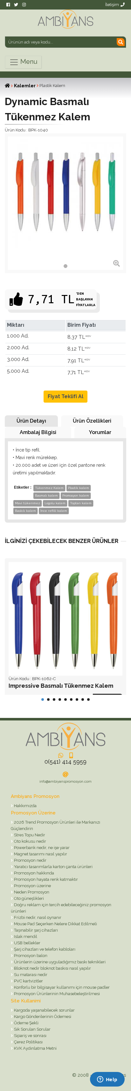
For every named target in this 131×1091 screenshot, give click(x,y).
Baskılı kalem (25, 510)
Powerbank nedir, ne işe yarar (41, 847)
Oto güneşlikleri (28, 898)
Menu (28, 61)
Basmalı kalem (46, 495)
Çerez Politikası (28, 1042)
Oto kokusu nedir (29, 841)
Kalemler (25, 85)
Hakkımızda (25, 805)
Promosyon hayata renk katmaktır (45, 879)
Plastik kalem (78, 488)
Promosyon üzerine (32, 885)
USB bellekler (26, 942)
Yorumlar (100, 432)
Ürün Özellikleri (92, 421)
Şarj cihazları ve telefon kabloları (44, 949)
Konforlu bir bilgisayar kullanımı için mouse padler (61, 987)
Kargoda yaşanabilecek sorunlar (44, 1010)
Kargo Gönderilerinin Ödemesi (42, 1016)
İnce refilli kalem (53, 510)
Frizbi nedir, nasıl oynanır (37, 917)
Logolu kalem (55, 503)
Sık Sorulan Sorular (32, 1029)
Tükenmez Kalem (49, 488)
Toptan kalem (81, 503)
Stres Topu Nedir (29, 835)
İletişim (112, 4)
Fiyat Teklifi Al (65, 396)
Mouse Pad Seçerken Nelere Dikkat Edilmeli (55, 923)
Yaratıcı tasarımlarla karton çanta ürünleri (53, 866)
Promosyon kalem (75, 495)
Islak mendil (25, 936)
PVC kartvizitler (28, 981)
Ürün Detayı (31, 421)
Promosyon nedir (29, 860)
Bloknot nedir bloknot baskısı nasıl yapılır (52, 968)
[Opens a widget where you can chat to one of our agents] (107, 1080)
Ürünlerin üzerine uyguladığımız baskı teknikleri (59, 962)
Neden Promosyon (31, 892)
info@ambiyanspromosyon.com (65, 782)
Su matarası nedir (30, 974)
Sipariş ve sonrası (29, 1035)
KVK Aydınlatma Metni (35, 1048)
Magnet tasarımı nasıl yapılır (40, 854)
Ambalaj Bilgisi (38, 432)
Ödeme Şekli (25, 1023)
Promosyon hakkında (33, 873)
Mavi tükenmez (27, 503)
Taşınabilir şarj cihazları (35, 930)
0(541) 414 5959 (65, 761)
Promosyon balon (30, 955)
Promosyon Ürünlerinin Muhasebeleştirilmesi (56, 993)
